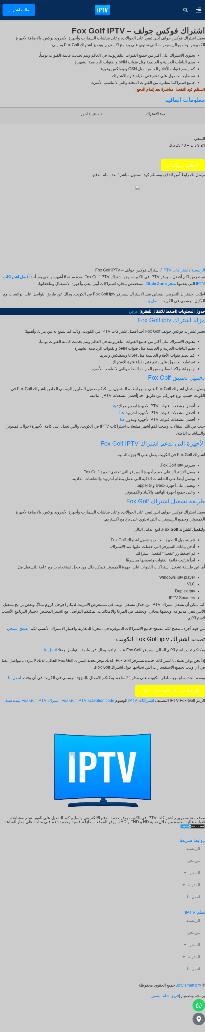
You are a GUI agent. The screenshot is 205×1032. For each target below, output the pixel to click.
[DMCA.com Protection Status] (192, 827)
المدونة (194, 885)
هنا (114, 406)
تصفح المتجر (18, 628)
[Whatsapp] (198, 1005)
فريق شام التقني (165, 996)
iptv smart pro (189, 985)
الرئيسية (198, 270)
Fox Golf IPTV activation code (88, 700)
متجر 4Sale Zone (161, 283)
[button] (198, 10)
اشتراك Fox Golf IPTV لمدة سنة (32, 700)
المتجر (195, 873)
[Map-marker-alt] (198, 1019)
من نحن (193, 860)
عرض (133, 311)
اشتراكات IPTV (175, 270)
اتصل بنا (153, 301)
